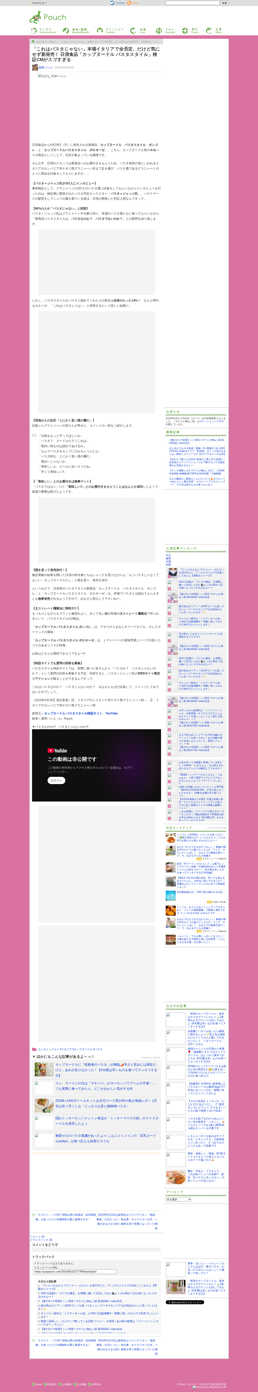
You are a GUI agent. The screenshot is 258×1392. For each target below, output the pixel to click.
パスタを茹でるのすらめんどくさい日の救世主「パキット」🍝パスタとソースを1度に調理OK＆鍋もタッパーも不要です (206, 1123)
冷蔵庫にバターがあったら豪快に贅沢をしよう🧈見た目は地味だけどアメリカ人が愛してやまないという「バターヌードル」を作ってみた (206, 1038)
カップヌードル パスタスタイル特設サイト (73, 713)
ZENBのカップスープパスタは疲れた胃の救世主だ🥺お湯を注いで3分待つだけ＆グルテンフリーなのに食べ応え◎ (207, 1071)
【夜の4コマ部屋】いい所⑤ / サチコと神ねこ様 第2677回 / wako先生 (201, 749)
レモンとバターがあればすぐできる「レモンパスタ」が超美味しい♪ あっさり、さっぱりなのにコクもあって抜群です (206, 1141)
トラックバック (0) (41, 1239)
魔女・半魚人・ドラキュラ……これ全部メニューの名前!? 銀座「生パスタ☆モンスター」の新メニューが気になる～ (206, 1175)
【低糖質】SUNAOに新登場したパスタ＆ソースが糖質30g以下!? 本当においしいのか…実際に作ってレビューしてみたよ (207, 1088)
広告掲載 (81, 1384)
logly (224, 828)
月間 (168, 561)
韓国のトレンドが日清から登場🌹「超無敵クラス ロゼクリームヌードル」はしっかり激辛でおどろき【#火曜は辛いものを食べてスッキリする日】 (207, 1055)
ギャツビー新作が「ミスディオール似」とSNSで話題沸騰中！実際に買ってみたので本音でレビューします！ (201, 621)
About (38, 1384)
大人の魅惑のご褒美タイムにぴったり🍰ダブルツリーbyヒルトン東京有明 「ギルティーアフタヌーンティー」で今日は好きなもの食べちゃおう (197, 481)
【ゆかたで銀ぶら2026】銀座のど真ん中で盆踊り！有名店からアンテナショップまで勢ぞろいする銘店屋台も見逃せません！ (197, 462)
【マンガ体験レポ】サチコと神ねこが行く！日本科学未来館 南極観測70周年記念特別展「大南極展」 (197, 472)
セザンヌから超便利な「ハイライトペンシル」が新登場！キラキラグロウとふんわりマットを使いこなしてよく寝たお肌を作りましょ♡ (200, 715)
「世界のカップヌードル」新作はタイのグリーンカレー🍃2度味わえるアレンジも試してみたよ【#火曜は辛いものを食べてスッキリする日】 (207, 1020)
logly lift (156, 1057)
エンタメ (43, 1049)
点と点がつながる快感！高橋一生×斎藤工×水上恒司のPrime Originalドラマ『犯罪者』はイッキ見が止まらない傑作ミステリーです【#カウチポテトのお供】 (197, 451)
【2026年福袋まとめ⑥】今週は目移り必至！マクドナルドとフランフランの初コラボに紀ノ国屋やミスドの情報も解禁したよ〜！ (201, 804)
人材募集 (67, 1384)
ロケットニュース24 (211, 421)
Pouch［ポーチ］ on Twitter (117, 3)
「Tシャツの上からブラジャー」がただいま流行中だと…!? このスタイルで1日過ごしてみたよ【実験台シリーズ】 (201, 572)
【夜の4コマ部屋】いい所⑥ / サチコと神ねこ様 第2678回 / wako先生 (201, 724)
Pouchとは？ (39, 3)
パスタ (98, 1049)
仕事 (208, 28)
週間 (168, 558)
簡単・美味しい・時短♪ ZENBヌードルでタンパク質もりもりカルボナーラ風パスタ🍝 (207, 1156)
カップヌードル (83, 1049)
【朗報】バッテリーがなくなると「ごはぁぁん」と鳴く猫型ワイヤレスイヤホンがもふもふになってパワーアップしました (200, 779)
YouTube (111, 713)
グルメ (159, 28)
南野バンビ (46, 67)
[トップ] (33, 41)
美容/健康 (67, 28)
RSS (129, 2)
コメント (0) (37, 1236)
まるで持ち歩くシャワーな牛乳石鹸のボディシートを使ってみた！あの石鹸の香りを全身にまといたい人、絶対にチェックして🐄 (200, 739)
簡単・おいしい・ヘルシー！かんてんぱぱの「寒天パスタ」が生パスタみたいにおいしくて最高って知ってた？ (206, 1268)
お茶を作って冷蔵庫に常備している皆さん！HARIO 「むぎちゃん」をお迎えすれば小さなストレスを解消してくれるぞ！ (201, 765)
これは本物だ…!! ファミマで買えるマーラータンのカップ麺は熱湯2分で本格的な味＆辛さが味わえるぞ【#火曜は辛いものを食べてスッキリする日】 (201, 816)
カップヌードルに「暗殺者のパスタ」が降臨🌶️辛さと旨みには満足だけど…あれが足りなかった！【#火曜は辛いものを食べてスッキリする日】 (106, 1070)
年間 (168, 564)
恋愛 (132, 28)
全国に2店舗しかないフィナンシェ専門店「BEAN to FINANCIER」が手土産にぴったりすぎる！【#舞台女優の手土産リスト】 (201, 791)
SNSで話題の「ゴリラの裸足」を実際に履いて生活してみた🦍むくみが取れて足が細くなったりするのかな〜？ (201, 584)
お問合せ (96, 1384)
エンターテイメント (42, 28)
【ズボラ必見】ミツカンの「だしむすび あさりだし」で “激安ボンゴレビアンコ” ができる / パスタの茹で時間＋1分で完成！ (207, 1106)
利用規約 (52, 1384)
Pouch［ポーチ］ (39, 11)
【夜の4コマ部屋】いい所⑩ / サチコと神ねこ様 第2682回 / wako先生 (81, 1329)
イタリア (66, 1049)
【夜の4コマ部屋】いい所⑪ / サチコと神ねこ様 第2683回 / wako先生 (81, 1301)
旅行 (184, 28)
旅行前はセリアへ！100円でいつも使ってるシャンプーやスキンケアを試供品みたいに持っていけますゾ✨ (201, 609)
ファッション (103, 28)
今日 (168, 555)
